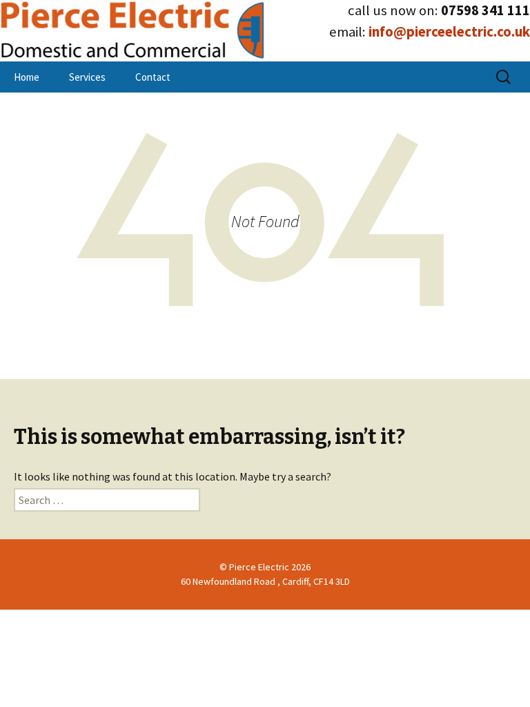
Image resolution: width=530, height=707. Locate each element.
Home (26, 77)
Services (87, 77)
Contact (152, 77)
